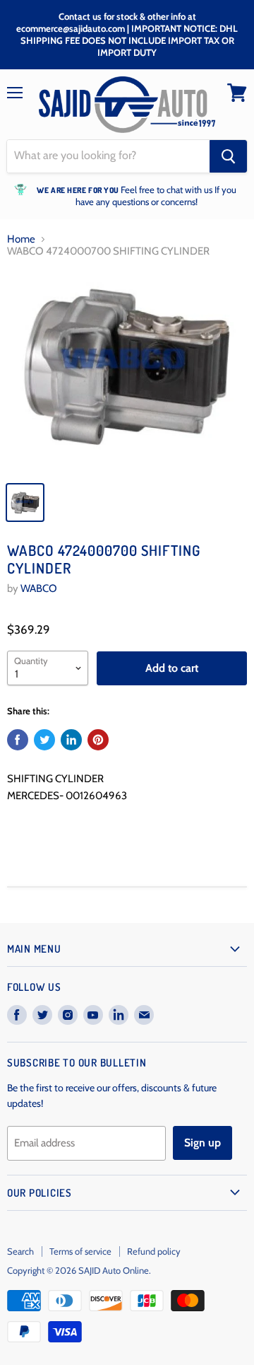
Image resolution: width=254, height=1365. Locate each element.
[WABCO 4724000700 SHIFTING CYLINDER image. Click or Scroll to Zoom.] (127, 372)
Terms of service (80, 1251)
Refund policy (154, 1251)
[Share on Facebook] (17, 739)
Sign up (202, 1142)
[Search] (228, 156)
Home (21, 239)
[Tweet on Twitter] (44, 739)
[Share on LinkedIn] (71, 739)
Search (20, 1251)
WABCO (38, 588)
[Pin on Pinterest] (98, 739)
